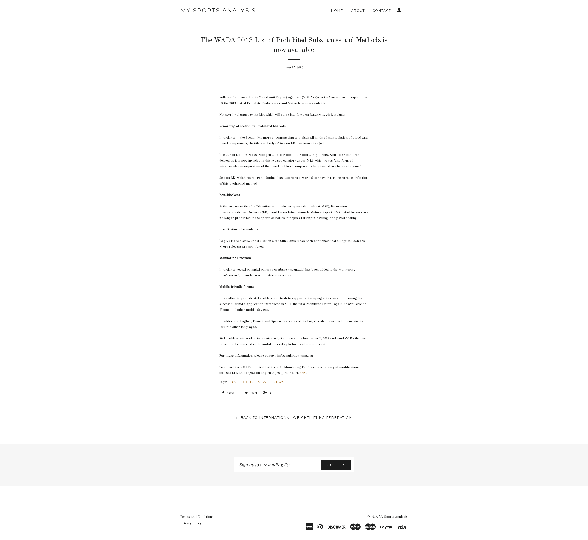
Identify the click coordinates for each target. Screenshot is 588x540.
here (303, 373)
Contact (382, 11)
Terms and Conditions (197, 517)
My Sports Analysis (218, 10)
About (358, 11)
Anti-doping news (250, 382)
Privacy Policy (190, 523)
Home (337, 11)
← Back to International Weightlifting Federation (294, 418)
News (279, 382)
